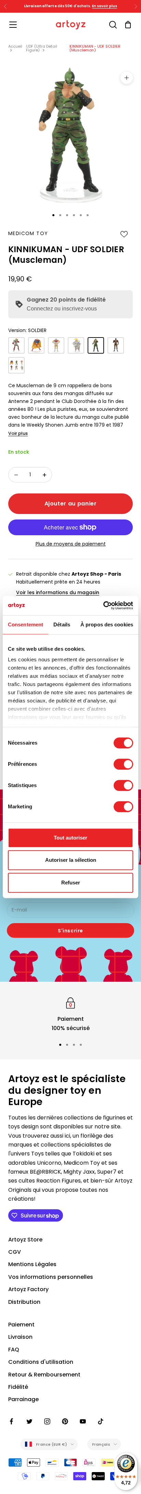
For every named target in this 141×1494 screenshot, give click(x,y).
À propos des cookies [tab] (106, 624)
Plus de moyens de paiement (71, 543)
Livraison (20, 1337)
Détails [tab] (61, 624)
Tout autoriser (70, 838)
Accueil (15, 46)
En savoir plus (115, 7)
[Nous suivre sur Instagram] (47, 1421)
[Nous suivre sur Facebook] (11, 1421)
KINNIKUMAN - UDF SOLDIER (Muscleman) (94, 48)
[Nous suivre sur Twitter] (29, 1421)
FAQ (13, 1350)
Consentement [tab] (25, 624)
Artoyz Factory (28, 1289)
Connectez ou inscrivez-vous (62, 308)
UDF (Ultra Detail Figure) (41, 48)
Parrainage (23, 1399)
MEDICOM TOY (28, 233)
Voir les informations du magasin (57, 592)
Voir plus (18, 433)
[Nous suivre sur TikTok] (100, 1421)
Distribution (24, 1302)
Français (101, 1444)
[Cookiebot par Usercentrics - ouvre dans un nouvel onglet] (103, 605)
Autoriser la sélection (70, 860)
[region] (70, 1014)
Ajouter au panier (70, 503)
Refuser (70, 882)
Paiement (21, 1324)
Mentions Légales (32, 1264)
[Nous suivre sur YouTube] (82, 1421)
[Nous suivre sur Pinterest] (65, 1421)
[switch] (123, 764)
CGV (14, 1252)
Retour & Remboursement (44, 1375)
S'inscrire (70, 930)
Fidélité (18, 1387)
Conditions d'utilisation (40, 1362)
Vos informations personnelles (50, 1277)
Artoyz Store (25, 1240)
